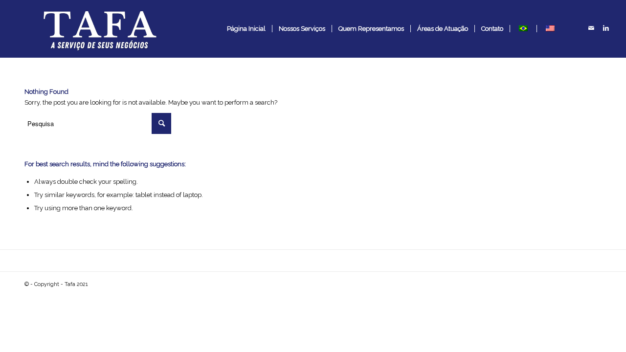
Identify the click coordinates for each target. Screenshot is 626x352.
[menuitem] (246, 29)
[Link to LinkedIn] (606, 28)
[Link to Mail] (591, 28)
